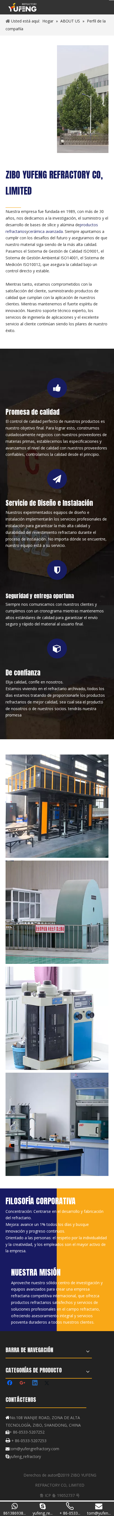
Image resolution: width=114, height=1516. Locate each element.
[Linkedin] (35, 1383)
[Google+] (22, 1383)
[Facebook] (10, 1383)
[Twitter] (47, 1383)
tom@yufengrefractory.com (34, 1448)
